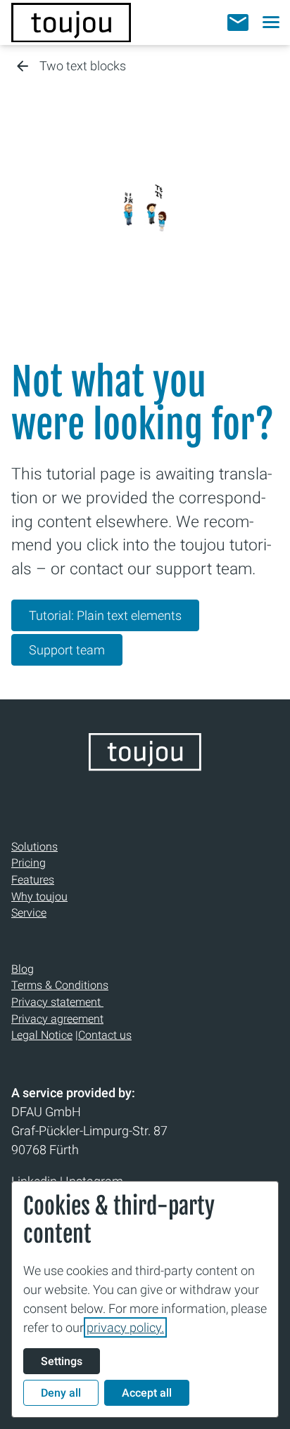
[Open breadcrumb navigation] (22, 67)
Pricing (28, 862)
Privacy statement (57, 1002)
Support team (67, 649)
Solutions (34, 846)
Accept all (147, 1392)
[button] (238, 22)
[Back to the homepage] (71, 22)
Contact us (105, 1035)
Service (28, 912)
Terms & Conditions (59, 985)
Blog (22, 969)
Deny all (61, 1392)
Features (32, 879)
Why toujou (39, 896)
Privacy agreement (57, 1019)
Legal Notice (41, 1035)
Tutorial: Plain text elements (105, 615)
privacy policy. (125, 1327)
